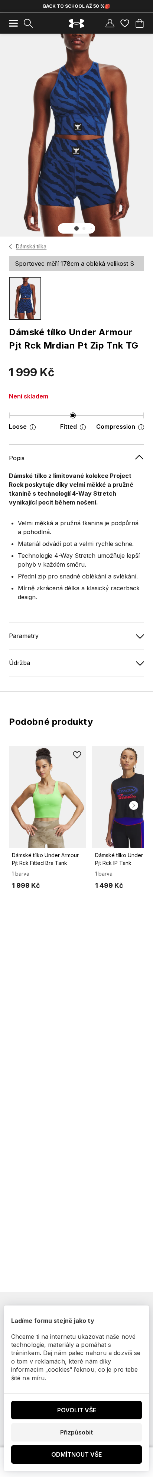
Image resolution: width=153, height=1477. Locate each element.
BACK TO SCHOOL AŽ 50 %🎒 (76, 6)
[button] (76, 228)
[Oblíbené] (124, 23)
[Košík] (139, 23)
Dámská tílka (31, 246)
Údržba (19, 662)
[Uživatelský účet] (109, 23)
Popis (17, 458)
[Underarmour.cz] (76, 23)
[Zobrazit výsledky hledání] (28, 23)
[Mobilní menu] (13, 23)
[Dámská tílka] (10, 246)
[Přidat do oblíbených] (77, 755)
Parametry (24, 635)
